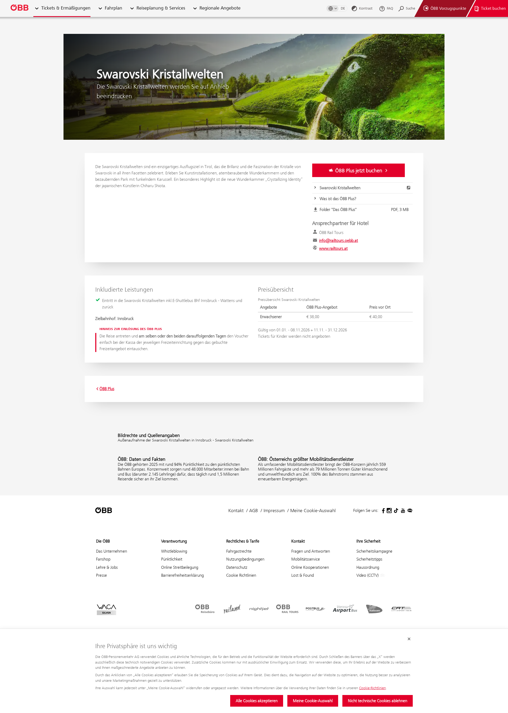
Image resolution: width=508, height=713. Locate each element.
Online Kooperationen (310, 567)
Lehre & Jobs (107, 567)
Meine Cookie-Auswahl (313, 700)
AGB (253, 510)
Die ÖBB (103, 541)
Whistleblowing (174, 551)
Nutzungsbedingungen (245, 559)
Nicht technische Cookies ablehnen (377, 700)
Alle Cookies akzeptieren (257, 700)
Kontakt (236, 510)
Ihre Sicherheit (368, 541)
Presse (101, 575)
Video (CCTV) (368, 575)
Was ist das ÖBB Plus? (338, 198)
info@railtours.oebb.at (338, 240)
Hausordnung (367, 567)
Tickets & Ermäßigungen (65, 8)
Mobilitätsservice (305, 559)
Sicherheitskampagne (374, 551)
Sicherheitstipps (369, 559)
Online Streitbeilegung (179, 567)
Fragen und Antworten (310, 551)
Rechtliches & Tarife (242, 541)
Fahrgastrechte (239, 551)
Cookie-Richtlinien (372, 688)
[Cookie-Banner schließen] (409, 639)
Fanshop (103, 559)
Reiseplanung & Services (161, 8)
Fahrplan (113, 8)
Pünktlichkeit (171, 559)
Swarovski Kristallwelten (340, 187)
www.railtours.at (333, 248)
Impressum (274, 510)
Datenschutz (236, 567)
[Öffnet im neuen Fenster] (382, 510)
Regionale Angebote (220, 8)
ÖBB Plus (106, 388)
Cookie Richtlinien (241, 575)
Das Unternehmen (111, 551)
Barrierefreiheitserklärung (182, 575)
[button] (100, 8)
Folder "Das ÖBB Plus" (364, 209)
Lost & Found (302, 575)
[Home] (20, 8)
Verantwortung (174, 541)
